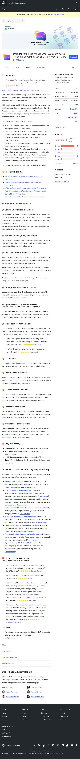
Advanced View (61, 127)
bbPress (6, 733)
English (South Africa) (14, 745)
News (4, 713)
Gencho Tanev (36, 571)
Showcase (25, 710)
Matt (4, 730)
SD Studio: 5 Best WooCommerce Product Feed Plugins (25, 197)
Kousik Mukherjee (12, 697)
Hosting (5, 716)
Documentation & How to (32, 90)
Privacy (4, 720)
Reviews (16, 67)
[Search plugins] (23, 21)
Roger (30, 578)
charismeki (38, 345)
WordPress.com (8, 726)
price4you (19, 86)
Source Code (6, 651)
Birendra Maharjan (37, 697)
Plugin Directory (7, 9)
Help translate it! (59, 14)
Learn (43, 710)
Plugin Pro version (12, 363)
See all (75, 163)
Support (75, 67)
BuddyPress (7, 737)
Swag (63, 720)
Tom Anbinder (36, 692)
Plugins (23, 716)
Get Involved (65, 710)
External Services (8, 663)
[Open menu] (77, 3)
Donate (64, 716)
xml (76, 121)
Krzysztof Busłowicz (13, 622)
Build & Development (9, 657)
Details (6, 67)
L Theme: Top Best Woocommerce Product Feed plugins (25, 188)
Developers (45, 716)
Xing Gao (32, 600)
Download (73, 57)
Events (62, 713)
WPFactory (20, 60)
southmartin (34, 352)
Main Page (6, 90)
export (75, 113)
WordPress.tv (47, 720)
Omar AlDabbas (36, 687)
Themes (24, 713)
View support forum (62, 182)
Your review (59, 163)
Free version (30, 487)
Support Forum (16, 90)
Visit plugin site (10, 638)
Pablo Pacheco (11, 692)
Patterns (24, 720)
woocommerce (72, 117)
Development (41, 67)
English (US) (74, 109)
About (4, 710)
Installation (28, 67)
